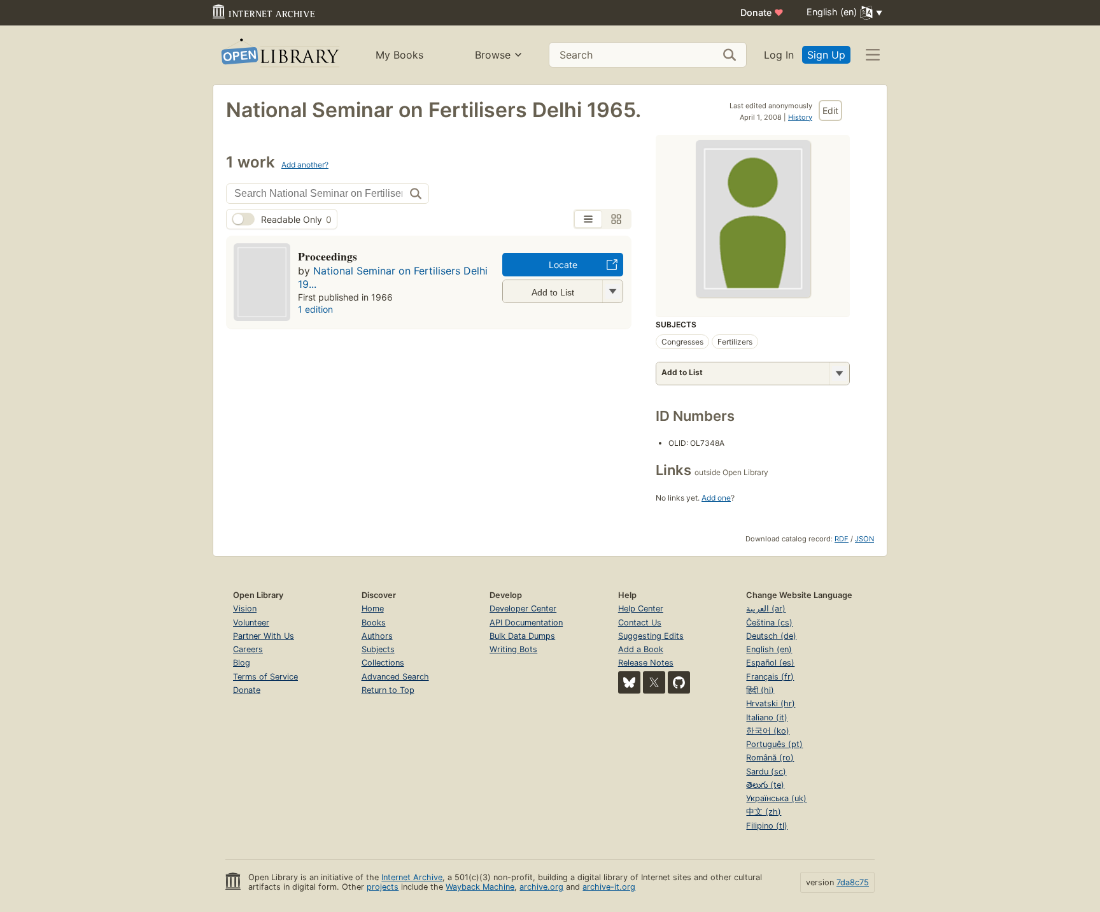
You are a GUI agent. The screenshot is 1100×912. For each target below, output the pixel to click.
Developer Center (523, 608)
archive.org (541, 887)
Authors (377, 636)
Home (373, 608)
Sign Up (826, 54)
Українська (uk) (776, 798)
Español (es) (770, 662)
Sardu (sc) (766, 771)
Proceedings (327, 256)
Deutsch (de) (771, 636)
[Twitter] (654, 682)
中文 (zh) (763, 811)
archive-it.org (608, 887)
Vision (245, 608)
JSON (864, 538)
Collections (383, 662)
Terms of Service (265, 676)
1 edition (315, 309)
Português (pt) (774, 744)
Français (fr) (770, 676)
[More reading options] (839, 373)
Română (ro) (770, 757)
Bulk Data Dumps (522, 636)
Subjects (378, 649)
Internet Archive (411, 877)
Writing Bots (513, 649)
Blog (241, 662)
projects (382, 887)
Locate (563, 264)
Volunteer (251, 622)
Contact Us (639, 622)
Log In (779, 54)
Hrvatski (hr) (770, 703)
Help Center (640, 608)
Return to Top (388, 690)
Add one (716, 497)
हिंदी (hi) (760, 690)
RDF (842, 538)
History (800, 117)
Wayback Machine (480, 887)
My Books (399, 54)
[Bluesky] (629, 682)
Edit (830, 110)
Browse (493, 54)
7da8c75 (852, 882)
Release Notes (645, 662)
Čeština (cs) (769, 622)
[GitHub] (679, 682)
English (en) (769, 649)
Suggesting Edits (651, 636)
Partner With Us (263, 636)
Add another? (304, 164)
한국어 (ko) (767, 731)
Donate (762, 12)
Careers (248, 649)
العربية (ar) (766, 608)
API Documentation (526, 622)
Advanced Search (395, 676)
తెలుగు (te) (765, 785)
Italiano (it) (766, 717)
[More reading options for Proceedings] (612, 291)
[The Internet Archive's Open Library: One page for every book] (279, 55)
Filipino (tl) (766, 825)
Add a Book (640, 649)
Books (374, 622)
